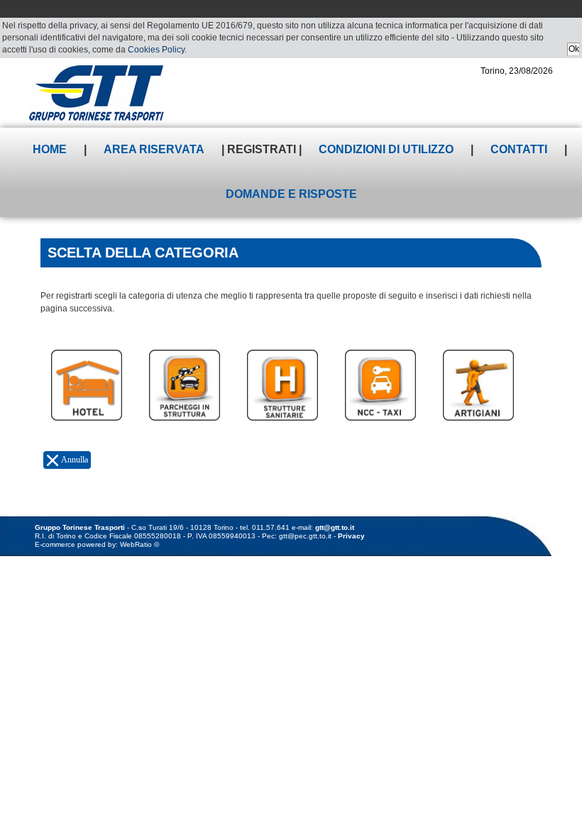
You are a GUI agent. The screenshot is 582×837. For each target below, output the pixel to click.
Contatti (518, 149)
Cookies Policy (156, 50)
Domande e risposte (291, 194)
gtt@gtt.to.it (334, 527)
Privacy (351, 536)
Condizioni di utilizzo (386, 149)
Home (50, 149)
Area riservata (154, 149)
